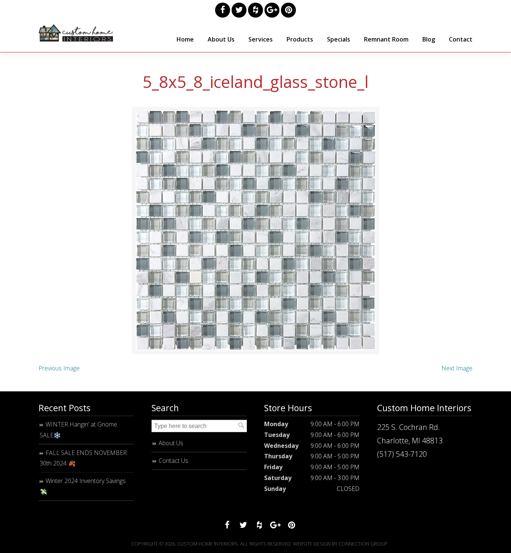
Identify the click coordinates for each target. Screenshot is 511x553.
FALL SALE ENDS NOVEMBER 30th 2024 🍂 (83, 458)
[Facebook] (222, 10)
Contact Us (173, 460)
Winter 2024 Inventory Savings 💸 (83, 486)
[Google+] (271, 10)
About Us (171, 443)
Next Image (456, 368)
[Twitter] (239, 10)
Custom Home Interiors (76, 33)
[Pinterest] (288, 10)
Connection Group (363, 543)
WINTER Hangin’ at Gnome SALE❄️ (78, 429)
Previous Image (59, 368)
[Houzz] (255, 10)
